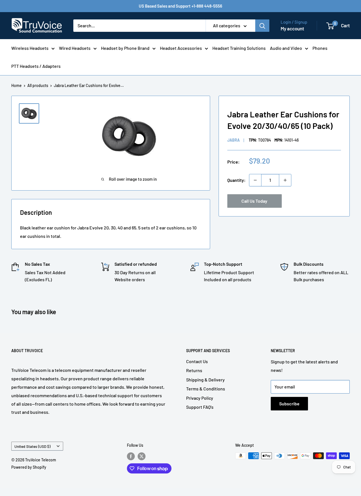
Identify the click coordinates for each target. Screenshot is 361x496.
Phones (319, 48)
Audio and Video (286, 48)
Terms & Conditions (205, 388)
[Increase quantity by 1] (285, 180)
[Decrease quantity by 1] (255, 180)
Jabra (233, 140)
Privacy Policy (199, 398)
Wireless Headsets (30, 48)
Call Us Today (254, 201)
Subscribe (289, 403)
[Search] (262, 25)
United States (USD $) (32, 446)
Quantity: (236, 180)
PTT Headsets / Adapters (36, 66)
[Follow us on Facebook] (131, 456)
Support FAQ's (199, 407)
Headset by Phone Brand (125, 48)
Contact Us (197, 361)
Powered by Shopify (28, 467)
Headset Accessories (181, 48)
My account (292, 28)
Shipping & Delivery (205, 379)
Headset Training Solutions (239, 48)
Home (16, 85)
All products (37, 85)
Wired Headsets (75, 48)
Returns (194, 370)
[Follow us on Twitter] (142, 456)
